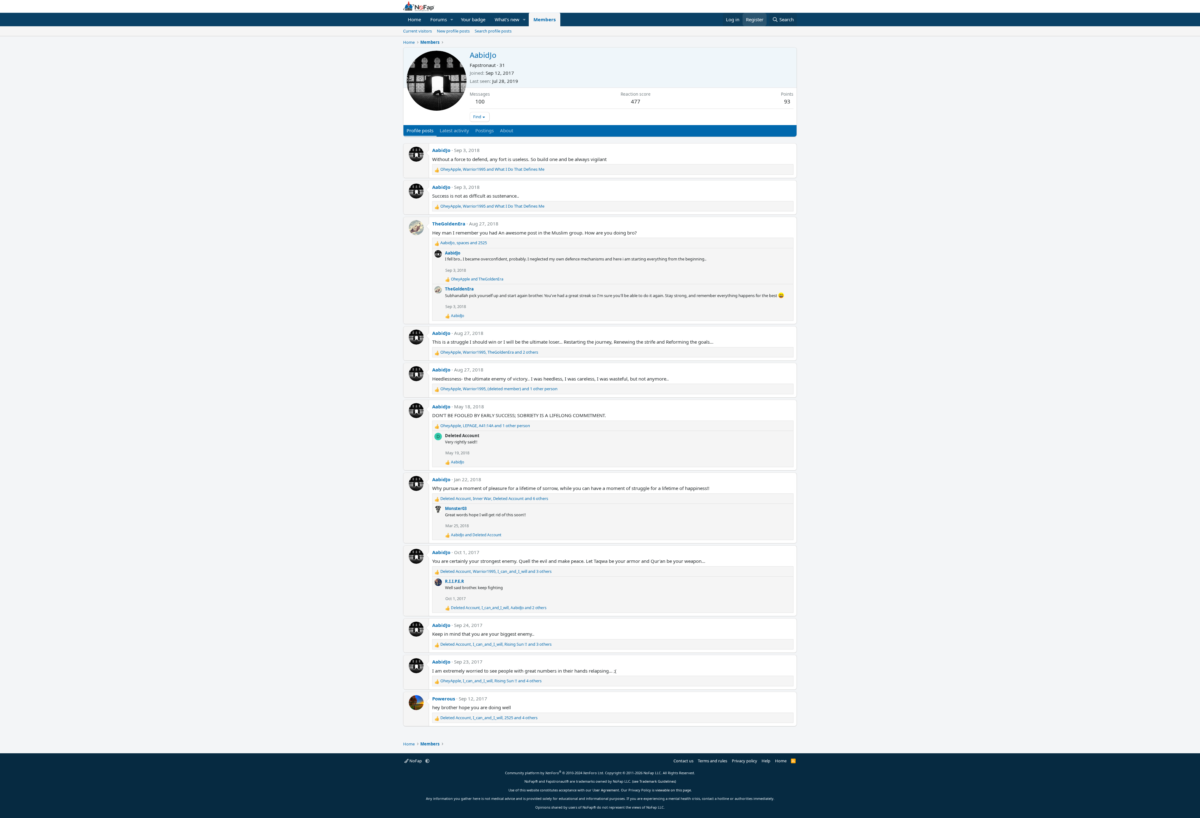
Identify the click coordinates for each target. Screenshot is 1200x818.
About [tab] (506, 130)
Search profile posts (493, 31)
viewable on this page (673, 790)
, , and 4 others (491, 681)
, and (492, 169)
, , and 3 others (496, 571)
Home (414, 19)
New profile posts (453, 31)
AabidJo (441, 150)
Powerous (443, 698)
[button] (452, 19)
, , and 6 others (494, 498)
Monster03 (456, 508)
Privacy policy (744, 761)
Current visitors (417, 31)
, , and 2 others (489, 352)
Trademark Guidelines (657, 781)
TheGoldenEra (448, 223)
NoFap (415, 761)
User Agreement (605, 790)
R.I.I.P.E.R (454, 581)
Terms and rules (712, 761)
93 (787, 101)
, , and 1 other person (499, 388)
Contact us (683, 761)
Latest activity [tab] (454, 130)
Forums (438, 19)
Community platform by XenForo (554, 772)
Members (544, 19)
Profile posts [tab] (420, 130)
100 (480, 101)
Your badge (473, 19)
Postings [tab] (484, 130)
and (477, 279)
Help (766, 761)
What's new (507, 19)
